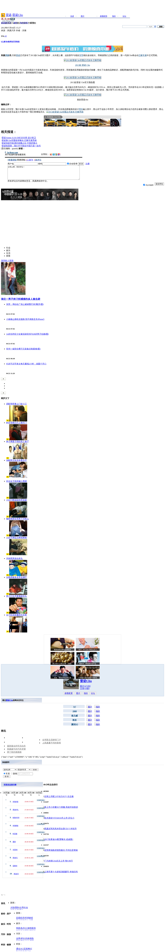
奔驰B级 (15, 826)
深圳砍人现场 (7, 260)
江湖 (27, 928)
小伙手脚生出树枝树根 (16, 537)
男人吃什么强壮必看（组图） (62, 664)
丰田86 (15, 850)
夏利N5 (74, 724)
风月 (23, 928)
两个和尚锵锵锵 (14, 752)
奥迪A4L (16, 810)
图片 (82, 16)
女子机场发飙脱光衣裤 (16, 615)
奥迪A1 (15, 858)
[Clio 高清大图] (49, 123)
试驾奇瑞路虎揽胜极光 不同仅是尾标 (61, 850)
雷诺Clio (17, 14)
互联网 (27, 949)
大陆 (12, 907)
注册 (87, 164)
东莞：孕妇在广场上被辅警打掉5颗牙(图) (25, 304)
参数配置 (103, 16)
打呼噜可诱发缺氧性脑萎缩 (88, 678)
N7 (74, 707)
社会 (26, 907)
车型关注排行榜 (10, 785)
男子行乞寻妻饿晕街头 (16, 596)
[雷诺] (3, 14)
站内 (150, 27)
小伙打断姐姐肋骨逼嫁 (16, 500)
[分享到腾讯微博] (54, 154)
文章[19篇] (85, 688)
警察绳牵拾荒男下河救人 (17, 519)
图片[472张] (85, 686)
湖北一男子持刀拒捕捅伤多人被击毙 (20, 299)
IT (31, 949)
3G (22, 949)
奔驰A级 (15, 802)
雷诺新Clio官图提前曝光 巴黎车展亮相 (19, 140)
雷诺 (8, 14)
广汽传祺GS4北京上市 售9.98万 (58, 861)
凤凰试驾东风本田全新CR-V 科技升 (60, 829)
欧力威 (75, 716)
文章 (93, 16)
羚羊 (75, 720)
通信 (18, 949)
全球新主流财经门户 (51, 740)
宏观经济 (20, 918)
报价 (114, 16)
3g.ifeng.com (12, 153)
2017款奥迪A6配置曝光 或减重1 (58, 839)
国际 (17, 907)
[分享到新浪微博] (51, 154)
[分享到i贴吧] (59, 154)
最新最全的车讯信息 (16, 746)
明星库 (33, 928)
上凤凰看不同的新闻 (51, 743)
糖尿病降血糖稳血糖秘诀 (62, 650)
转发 (18, 42)
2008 (75, 711)
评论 (23, 938)
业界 (18, 938)
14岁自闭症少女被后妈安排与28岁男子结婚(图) (27, 334)
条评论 (10, 42)
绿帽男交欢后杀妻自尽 (16, 460)
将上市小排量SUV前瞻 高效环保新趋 (61, 807)
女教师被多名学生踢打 (16, 577)
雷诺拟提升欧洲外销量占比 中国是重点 (19, 143)
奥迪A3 (16, 874)
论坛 (124, 16)
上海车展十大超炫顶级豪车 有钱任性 (61, 872)
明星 (18, 928)
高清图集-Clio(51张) (53, 117)
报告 (32, 938)
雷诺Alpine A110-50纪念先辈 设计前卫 (19, 138)
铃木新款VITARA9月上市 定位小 (59, 818)
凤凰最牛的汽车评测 (16, 749)
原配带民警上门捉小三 (16, 404)
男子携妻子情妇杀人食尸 (17, 441)
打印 (14, 42)
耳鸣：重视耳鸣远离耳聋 (62, 678)
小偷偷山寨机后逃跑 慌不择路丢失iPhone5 (25, 319)
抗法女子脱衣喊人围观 (16, 481)
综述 (72, 16)
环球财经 (29, 918)
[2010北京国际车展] (82, 95)
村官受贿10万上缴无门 (16, 423)
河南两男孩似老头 (14, 558)
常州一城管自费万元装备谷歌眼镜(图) (23, 349)
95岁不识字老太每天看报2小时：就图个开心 (26, 364)
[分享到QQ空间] (56, 155)
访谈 (27, 938)
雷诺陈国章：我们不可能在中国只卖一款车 (21, 146)
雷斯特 (15, 866)
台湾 (21, 907)
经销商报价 (41, 800)
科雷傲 (15, 834)
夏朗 (14, 842)
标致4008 (16, 818)
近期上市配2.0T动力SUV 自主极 (59, 796)
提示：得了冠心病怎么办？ (88, 650)
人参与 (4, 42)
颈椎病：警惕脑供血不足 (87, 664)
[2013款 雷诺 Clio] (82, 60)
